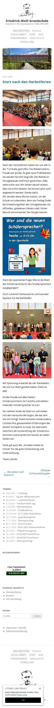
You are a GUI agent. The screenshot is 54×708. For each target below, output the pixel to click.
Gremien (10, 595)
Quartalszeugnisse (21, 517)
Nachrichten (21, 30)
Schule (36, 30)
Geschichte (37, 38)
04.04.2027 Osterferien (22, 537)
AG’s (40, 34)
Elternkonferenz (19, 506)
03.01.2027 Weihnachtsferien (25, 527)
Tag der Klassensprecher (23, 496)
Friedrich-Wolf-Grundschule (27, 681)
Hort (32, 34)
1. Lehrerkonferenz (20, 499)
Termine (7, 489)
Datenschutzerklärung (16, 631)
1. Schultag (16, 493)
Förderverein (18, 38)
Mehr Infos (22, 695)
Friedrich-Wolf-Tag (20, 503)
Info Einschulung (13, 599)
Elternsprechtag (20, 520)
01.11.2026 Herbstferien (23, 513)
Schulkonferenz (19, 510)
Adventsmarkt (19, 523)
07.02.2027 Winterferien (22, 534)
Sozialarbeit (18, 34)
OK (23, 700)
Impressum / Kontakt (16, 627)
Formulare (27, 41)
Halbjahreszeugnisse (21, 530)
